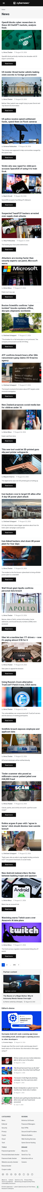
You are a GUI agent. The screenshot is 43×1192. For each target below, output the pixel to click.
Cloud (3, 1139)
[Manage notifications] (37, 1187)
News (3, 1120)
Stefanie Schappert (10, 335)
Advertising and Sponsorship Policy (25, 1181)
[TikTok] (15, 1174)
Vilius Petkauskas (9, 241)
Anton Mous (8, 288)
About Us (25, 1151)
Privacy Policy (28, 1180)
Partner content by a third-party (14, 1002)
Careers (24, 1162)
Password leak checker (9, 1158)
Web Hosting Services (29, 1139)
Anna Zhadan (8, 52)
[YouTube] (24, 1174)
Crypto (4, 1135)
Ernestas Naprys (8, 1042)
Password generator (8, 1151)
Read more (7, 64)
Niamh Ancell (8, 196)
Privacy (4, 1131)
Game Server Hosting (28, 1142)
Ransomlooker (6, 1166)
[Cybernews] (21, 3)
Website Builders (27, 1135)
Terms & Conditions (7, 1181)
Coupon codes (6, 1169)
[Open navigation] (4, 3)
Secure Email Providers (29, 1131)
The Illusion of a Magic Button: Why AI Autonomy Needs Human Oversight (18, 997)
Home (3, 9)
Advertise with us (27, 1158)
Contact (11, 1180)
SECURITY (6, 1029)
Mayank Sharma (9, 477)
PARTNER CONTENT (10, 991)
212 (14, 965)
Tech (3, 1142)
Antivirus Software (28, 1120)
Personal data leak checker (10, 1154)
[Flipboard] (28, 1174)
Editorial (4, 1124)
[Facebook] (7, 1174)
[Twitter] (3, 1174)
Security (4, 1128)
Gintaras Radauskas (10, 146)
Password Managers (28, 1124)
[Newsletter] (32, 1174)
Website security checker (10, 1162)
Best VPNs (25, 1128)
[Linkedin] (19, 1174)
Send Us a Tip (26, 1154)
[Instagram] (11, 1174)
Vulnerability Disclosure (8, 1183)
